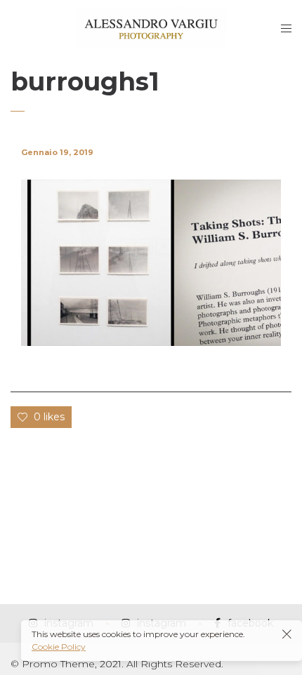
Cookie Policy (59, 646)
